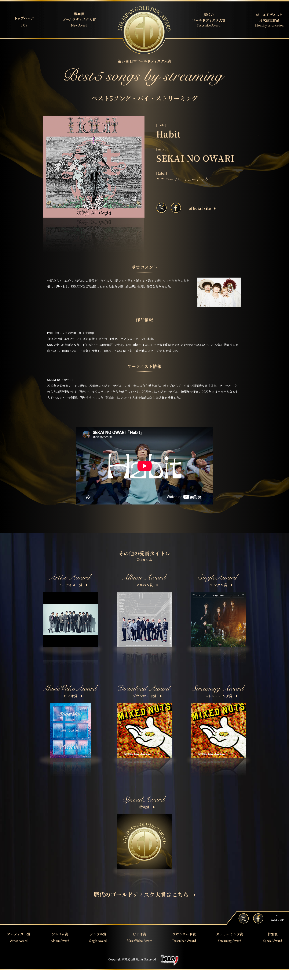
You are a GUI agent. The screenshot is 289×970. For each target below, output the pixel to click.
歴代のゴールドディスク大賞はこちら (141, 894)
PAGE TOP (277, 919)
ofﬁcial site (200, 208)
